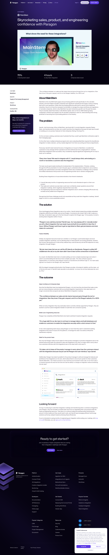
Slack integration (83, 509)
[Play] (54, 50)
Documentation (36, 500)
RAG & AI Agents (83, 500)
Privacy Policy (88, 543)
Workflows (81, 482)
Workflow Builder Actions (62, 488)
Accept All (83, 546)
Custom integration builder (39, 485)
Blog (56, 526)
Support (34, 512)
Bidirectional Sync (60, 482)
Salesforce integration (85, 503)
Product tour (58, 535)
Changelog (35, 506)
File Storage (35, 526)
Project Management (37, 529)
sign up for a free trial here (63, 420)
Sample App (58, 509)
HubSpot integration (84, 506)
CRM (33, 523)
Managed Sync (83, 476)
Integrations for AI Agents (62, 479)
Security (57, 523)
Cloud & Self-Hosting (38, 491)
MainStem (13, 93)
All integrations (36, 482)
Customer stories (60, 529)
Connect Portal (36, 479)
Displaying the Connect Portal (63, 503)
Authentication (36, 476)
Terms (94, 543)
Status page (35, 509)
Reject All (98, 546)
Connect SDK (59, 500)
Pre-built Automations (61, 485)
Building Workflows (60, 506)
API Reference (36, 503)
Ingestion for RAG (60, 476)
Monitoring (35, 488)
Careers (57, 532)
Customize (90, 550)
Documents (35, 532)
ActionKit (81, 479)
